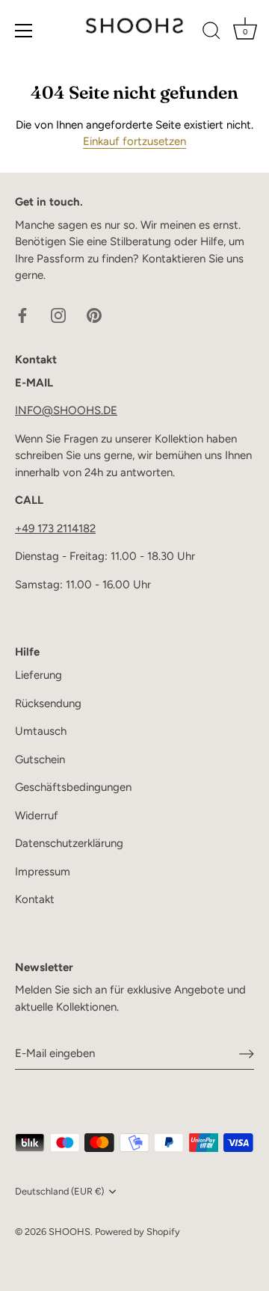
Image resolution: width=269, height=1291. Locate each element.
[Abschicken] (246, 1054)
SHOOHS (69, 1231)
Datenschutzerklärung (69, 843)
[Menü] (23, 30)
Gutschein (40, 759)
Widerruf (36, 815)
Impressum (42, 871)
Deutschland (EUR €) (59, 1191)
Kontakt (35, 899)
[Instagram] (58, 314)
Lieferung (38, 675)
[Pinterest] (94, 314)
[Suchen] (211, 32)
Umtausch (41, 731)
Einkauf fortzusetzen (134, 141)
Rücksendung (48, 703)
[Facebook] (22, 314)
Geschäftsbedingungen (73, 787)
